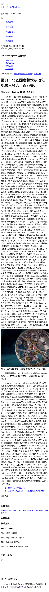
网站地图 (13, 7)
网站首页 (9, 22)
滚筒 (16, 587)
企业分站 (4, 7)
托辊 (12, 587)
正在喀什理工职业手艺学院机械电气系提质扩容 (27, 491)
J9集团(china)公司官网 (23, 74)
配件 (26, 587)
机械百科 (9, 37)
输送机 (21, 587)
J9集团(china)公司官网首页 (11, 510)
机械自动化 (10, 32)
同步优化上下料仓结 (16, 488)
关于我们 (9, 27)
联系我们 (9, 41)
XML (20, 7)
